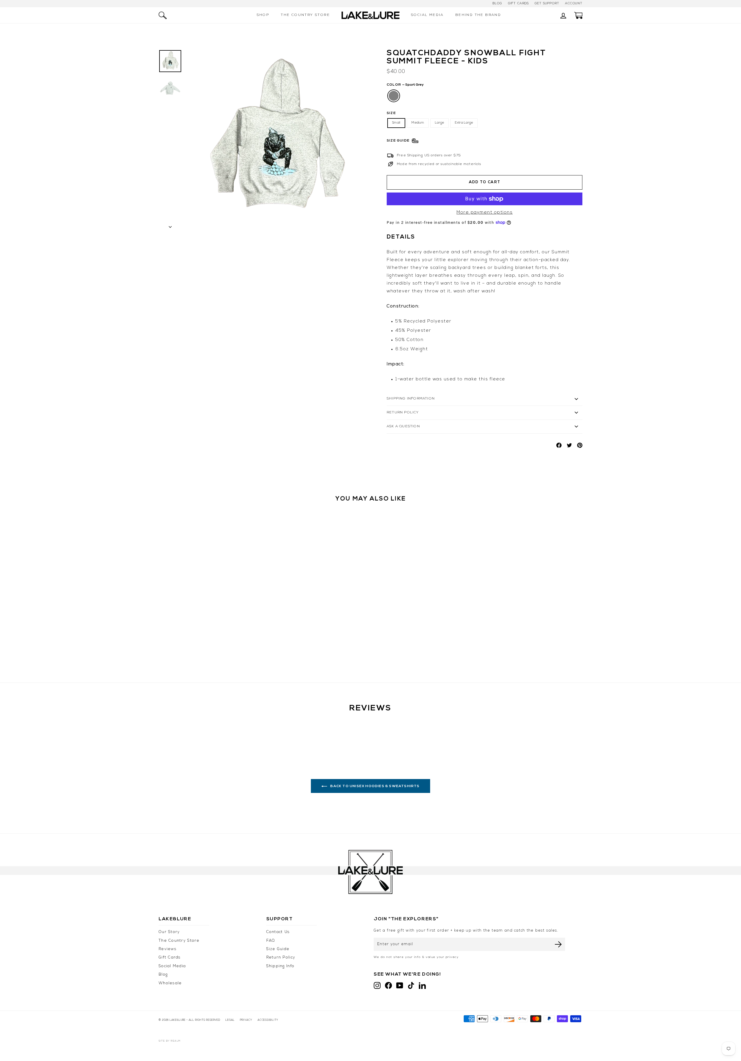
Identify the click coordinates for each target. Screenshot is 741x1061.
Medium (417, 122)
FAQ (270, 941)
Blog (497, 3)
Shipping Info (280, 966)
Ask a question (403, 426)
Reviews (168, 949)
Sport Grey (393, 96)
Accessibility (268, 1020)
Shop (263, 15)
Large (439, 122)
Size (391, 113)
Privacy (246, 1020)
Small (396, 122)
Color (405, 85)
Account (573, 3)
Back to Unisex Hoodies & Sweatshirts (374, 786)
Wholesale (170, 983)
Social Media (427, 15)
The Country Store (305, 15)
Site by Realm (170, 1041)
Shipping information (411, 398)
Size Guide (278, 949)
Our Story (169, 932)
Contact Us (278, 932)
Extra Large (464, 122)
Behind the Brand (478, 15)
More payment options (484, 212)
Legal (230, 1020)
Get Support (547, 3)
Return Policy (403, 412)
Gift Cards (518, 3)
